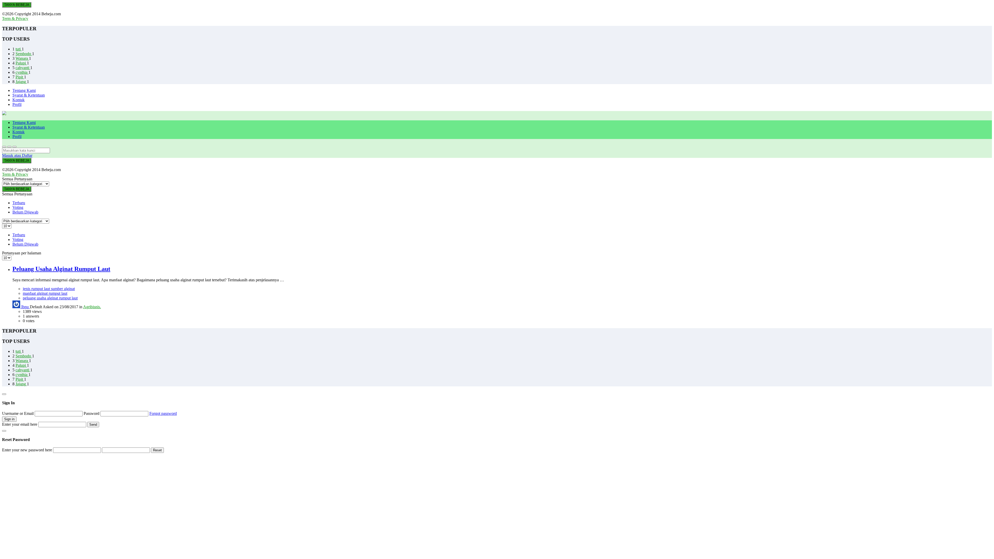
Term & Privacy (15, 18)
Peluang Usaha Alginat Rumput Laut (61, 269)
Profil (16, 104)
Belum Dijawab (25, 212)
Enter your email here (19, 424)
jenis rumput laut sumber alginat (49, 288)
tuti (19, 49)
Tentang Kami (24, 90)
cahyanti (23, 67)
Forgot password (163, 413)
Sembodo (24, 54)
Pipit (20, 77)
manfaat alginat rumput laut (45, 293)
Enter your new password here (27, 450)
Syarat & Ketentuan (28, 95)
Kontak (18, 100)
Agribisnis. (92, 307)
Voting (17, 207)
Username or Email (18, 413)
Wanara (22, 58)
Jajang (21, 81)
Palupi (21, 63)
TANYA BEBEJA (16, 5)
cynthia (22, 72)
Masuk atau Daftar (17, 155)
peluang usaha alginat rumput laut (50, 298)
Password (92, 413)
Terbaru (18, 203)
